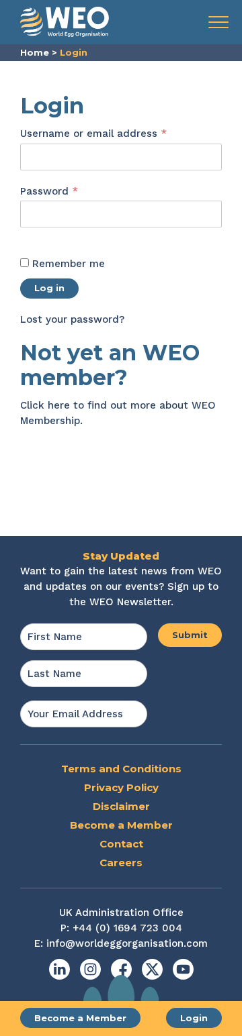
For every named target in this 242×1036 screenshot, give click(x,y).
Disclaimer (121, 806)
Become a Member (80, 1018)
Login (194, 1018)
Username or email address (115, 133)
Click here (45, 405)
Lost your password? (72, 319)
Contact (121, 843)
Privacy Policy (121, 787)
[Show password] (34, 236)
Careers (121, 862)
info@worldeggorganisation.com (127, 943)
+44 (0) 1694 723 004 (127, 928)
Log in (49, 287)
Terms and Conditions (121, 768)
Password (71, 191)
